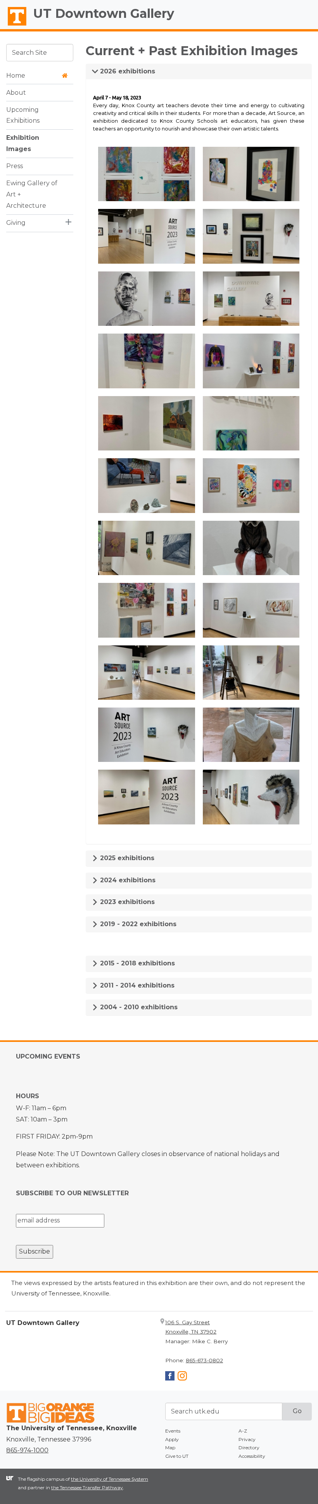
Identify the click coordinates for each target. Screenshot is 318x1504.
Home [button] (15, 75)
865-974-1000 (27, 1450)
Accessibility (251, 1456)
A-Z (242, 1431)
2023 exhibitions (126, 902)
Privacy (247, 1439)
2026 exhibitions (126, 71)
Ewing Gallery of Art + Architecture (31, 194)
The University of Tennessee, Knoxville (13, 25)
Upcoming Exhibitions (23, 115)
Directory (248, 1447)
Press (14, 166)
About (16, 92)
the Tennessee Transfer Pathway (87, 1487)
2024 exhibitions (127, 880)
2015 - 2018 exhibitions (136, 963)
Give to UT (176, 1456)
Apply (172, 1439)
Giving (16, 222)
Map (170, 1447)
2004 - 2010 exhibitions (138, 1007)
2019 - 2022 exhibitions (137, 924)
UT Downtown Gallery (103, 13)
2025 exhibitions (126, 858)
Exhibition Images (22, 143)
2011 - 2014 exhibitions (136, 985)
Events (172, 1431)
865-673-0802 (204, 1360)
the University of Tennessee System (109, 1479)
